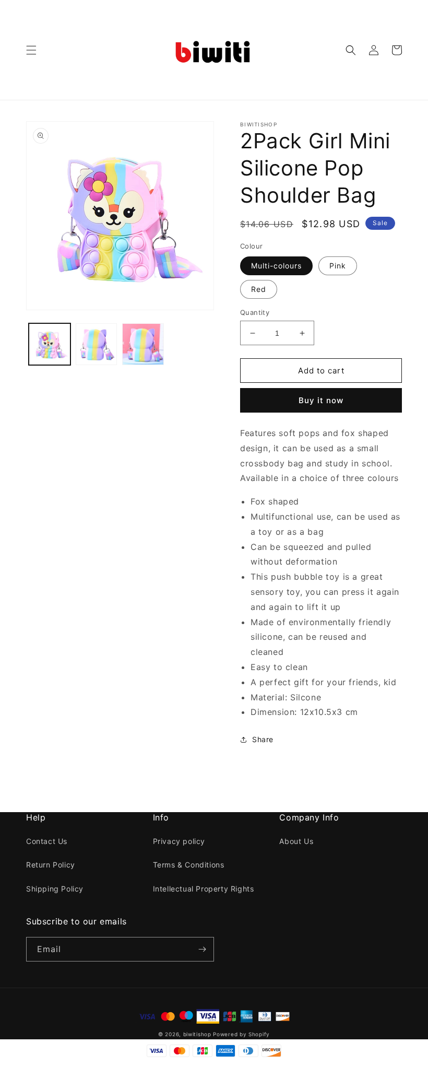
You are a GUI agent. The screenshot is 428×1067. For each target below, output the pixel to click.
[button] (31, 50)
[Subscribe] (202, 949)
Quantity (254, 312)
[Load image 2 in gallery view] (96, 344)
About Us (296, 841)
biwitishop (197, 1034)
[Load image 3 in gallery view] (143, 344)
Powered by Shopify (241, 1034)
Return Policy (50, 864)
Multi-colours (276, 265)
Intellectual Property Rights (203, 888)
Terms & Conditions (188, 864)
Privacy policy (179, 841)
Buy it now (321, 400)
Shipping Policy (55, 888)
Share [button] (263, 739)
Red (258, 289)
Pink (337, 265)
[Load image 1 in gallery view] (49, 344)
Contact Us (46, 841)
